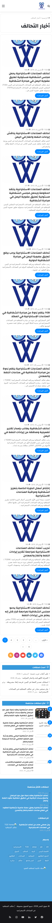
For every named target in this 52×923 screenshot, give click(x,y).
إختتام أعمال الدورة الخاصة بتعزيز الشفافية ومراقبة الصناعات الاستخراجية (30, 492)
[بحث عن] (48, 7)
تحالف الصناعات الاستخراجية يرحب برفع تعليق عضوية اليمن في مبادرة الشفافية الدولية (26, 256)
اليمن (39, 860)
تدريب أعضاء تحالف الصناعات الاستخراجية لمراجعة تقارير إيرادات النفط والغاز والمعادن (29, 552)
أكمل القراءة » (42, 95)
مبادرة (12, 860)
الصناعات (21, 856)
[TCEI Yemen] (41, 6)
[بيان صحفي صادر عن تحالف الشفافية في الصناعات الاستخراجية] (9, 828)
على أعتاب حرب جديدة (39, 674)
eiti (47, 847)
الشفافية (31, 856)
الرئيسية (45, 18)
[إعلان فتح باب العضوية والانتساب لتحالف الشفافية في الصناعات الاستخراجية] (42, 766)
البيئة (33, 851)
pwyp (34, 847)
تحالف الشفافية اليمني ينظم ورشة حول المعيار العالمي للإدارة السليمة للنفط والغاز (17, 738)
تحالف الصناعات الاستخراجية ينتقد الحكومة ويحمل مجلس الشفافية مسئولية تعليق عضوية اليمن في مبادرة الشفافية (29, 195)
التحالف (25, 851)
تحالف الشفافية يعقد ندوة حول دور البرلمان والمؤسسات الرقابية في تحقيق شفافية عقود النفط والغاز (17, 712)
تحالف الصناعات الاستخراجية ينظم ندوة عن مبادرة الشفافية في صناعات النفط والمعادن (26, 372)
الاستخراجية (17, 847)
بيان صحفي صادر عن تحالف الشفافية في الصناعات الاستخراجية (34, 826)
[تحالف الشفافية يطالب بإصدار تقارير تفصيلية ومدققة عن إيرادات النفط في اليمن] (26, 408)
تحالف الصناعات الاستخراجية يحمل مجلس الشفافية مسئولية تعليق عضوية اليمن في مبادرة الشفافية (29, 77)
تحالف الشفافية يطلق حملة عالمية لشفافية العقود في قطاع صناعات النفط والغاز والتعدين (18, 725)
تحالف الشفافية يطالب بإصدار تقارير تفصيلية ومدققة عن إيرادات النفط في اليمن (27, 432)
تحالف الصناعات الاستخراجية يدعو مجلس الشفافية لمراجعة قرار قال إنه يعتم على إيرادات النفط (27, 611)
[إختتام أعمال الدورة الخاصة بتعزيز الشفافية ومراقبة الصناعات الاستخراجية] (26, 468)
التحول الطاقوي (43, 856)
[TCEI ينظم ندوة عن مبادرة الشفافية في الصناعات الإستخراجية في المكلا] (26, 292)
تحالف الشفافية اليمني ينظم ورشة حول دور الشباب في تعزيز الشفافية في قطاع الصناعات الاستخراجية (18, 751)
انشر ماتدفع (30, 860)
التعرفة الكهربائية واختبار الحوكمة (35, 678)
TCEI (46, 70)
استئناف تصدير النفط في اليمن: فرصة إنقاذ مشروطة (27, 682)
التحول (16, 851)
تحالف (20, 860)
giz (41, 847)
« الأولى (44, 640)
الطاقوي (12, 856)
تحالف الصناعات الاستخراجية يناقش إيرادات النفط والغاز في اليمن (28, 135)
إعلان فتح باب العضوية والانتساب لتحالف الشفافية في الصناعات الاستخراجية (19, 765)
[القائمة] (3, 7)
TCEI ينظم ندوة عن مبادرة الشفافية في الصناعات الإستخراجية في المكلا (26, 314)
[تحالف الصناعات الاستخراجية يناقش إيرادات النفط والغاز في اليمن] (26, 113)
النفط (47, 860)
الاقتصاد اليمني (44, 851)
